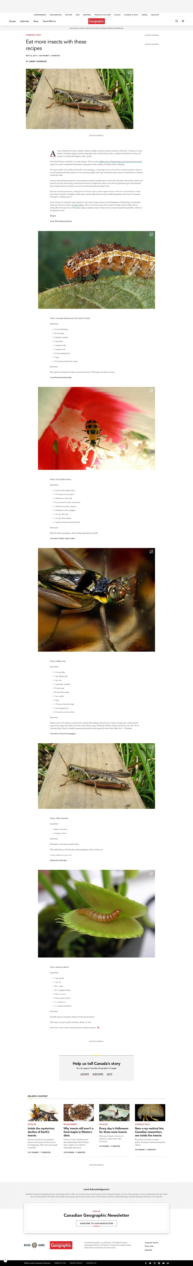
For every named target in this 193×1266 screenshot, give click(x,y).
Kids (78, 15)
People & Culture (103, 15)
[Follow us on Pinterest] (159, 1263)
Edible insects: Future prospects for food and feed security (121, 161)
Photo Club (149, 1246)
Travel (145, 15)
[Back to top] (5, 1260)
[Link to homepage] (96, 21)
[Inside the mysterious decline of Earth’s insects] (43, 1130)
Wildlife (155, 15)
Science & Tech (131, 15)
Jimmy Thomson (38, 61)
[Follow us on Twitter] (150, 1263)
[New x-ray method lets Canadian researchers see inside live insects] (150, 1130)
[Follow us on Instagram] (155, 1263)
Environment (40, 15)
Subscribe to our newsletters (96, 1223)
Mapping (87, 15)
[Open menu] (183, 21)
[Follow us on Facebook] (146, 1263)
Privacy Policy (76, 1263)
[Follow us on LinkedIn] (168, 1263)
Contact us (92, 1263)
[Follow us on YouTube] (163, 1263)
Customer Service (151, 1243)
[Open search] (177, 21)
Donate (12, 21)
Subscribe (24, 21)
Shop (36, 21)
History (68, 15)
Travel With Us (49, 21)
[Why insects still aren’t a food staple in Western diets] (79, 1130)
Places (117, 15)
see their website (78, 205)
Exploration (56, 15)
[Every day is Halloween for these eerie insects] (114, 1130)
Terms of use (60, 1263)
